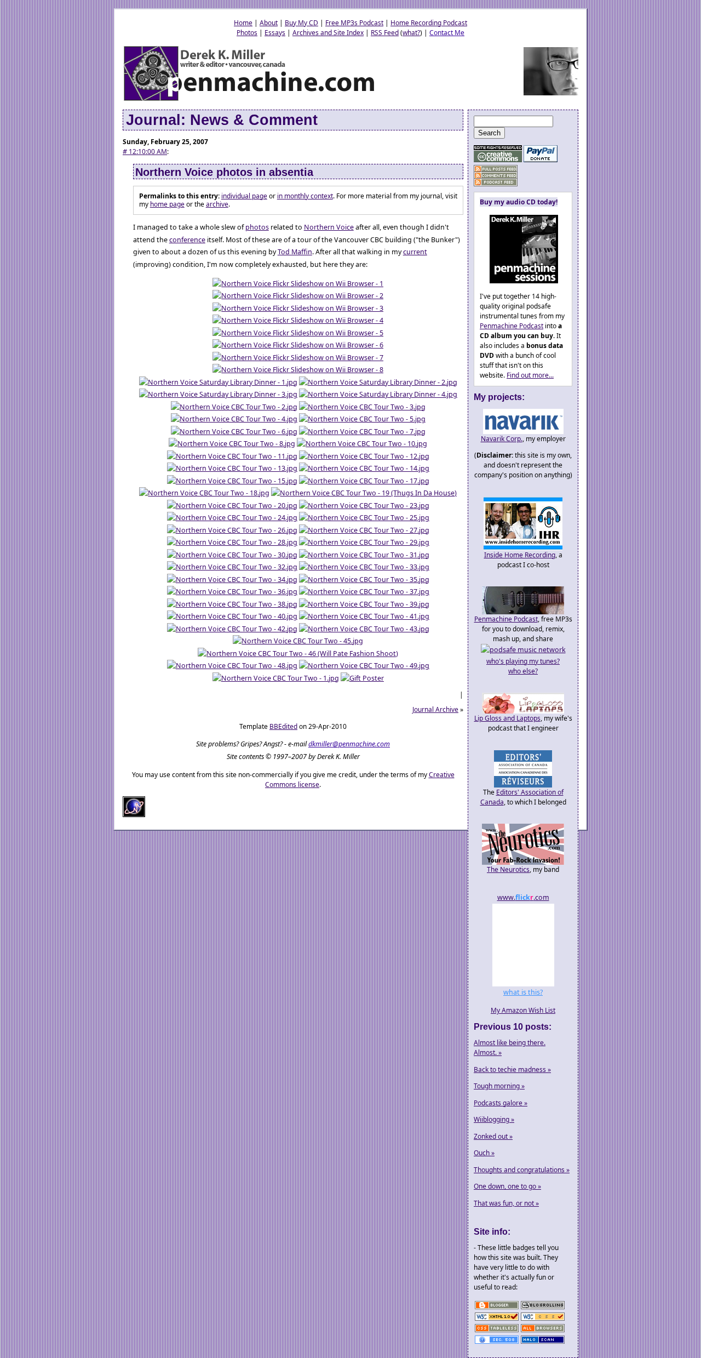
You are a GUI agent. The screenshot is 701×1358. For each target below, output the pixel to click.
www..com (523, 897)
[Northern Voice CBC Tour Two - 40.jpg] (232, 616)
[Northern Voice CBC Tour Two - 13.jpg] (232, 468)
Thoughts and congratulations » (522, 1169)
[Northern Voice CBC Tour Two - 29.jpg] (364, 542)
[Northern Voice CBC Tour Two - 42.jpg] (232, 629)
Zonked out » (493, 1136)
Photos (247, 32)
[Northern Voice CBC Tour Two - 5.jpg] (362, 419)
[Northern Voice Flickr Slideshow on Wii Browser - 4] (297, 320)
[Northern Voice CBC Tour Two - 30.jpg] (232, 555)
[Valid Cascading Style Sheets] (543, 1320)
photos (257, 227)
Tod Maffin (295, 251)
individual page (244, 196)
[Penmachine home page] (250, 100)
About (269, 22)
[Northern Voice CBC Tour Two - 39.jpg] (364, 604)
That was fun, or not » (506, 1203)
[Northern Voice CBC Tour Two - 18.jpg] (204, 493)
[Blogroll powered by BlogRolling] (543, 1308)
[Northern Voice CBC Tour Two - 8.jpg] (232, 443)
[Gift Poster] (362, 678)
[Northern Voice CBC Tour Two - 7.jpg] (362, 431)
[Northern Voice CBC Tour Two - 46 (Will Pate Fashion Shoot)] (298, 653)
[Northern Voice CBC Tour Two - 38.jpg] (232, 604)
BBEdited (283, 726)
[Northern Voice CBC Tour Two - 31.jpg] (364, 555)
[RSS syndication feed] (496, 169)
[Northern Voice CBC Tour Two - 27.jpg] (364, 530)
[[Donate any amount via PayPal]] (541, 159)
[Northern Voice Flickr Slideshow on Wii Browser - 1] (297, 283)
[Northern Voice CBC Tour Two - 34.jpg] (232, 579)
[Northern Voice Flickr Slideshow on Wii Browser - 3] (297, 308)
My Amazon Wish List (523, 1010)
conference (187, 239)
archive (217, 204)
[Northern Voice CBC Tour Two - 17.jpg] (364, 481)
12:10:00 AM (145, 151)
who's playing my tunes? (523, 661)
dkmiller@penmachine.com (349, 744)
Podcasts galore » (500, 1103)
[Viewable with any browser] (543, 1331)
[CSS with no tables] (497, 1331)
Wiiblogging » (494, 1119)
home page (167, 204)
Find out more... (530, 375)
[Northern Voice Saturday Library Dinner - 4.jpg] (378, 394)
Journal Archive (435, 709)
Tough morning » (499, 1086)
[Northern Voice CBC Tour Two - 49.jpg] (364, 665)
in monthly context (305, 196)
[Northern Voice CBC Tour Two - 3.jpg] (362, 407)
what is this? (523, 992)
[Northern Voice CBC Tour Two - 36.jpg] (232, 591)
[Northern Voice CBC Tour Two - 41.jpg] (364, 616)
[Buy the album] (519, 281)
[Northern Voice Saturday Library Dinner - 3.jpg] (218, 394)
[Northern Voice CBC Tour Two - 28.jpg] (232, 542)
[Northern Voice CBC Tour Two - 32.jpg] (232, 567)
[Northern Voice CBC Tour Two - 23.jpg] (364, 505)
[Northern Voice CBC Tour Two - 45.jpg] (298, 641)
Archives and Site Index (328, 32)
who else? (523, 671)
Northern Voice (329, 227)
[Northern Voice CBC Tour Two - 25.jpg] (364, 517)
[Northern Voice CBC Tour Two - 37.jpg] (364, 591)
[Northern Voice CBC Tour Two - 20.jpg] (232, 505)
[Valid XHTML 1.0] (497, 1320)
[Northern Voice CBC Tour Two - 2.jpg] (234, 407)
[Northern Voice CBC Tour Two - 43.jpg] (364, 629)
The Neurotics (508, 869)
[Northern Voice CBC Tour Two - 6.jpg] (234, 431)
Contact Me (446, 32)
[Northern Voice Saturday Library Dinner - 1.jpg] (218, 382)
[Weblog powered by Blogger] (497, 1308)
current (415, 251)
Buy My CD (301, 22)
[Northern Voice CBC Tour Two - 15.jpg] (232, 481)
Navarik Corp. (501, 438)
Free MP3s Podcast (354, 22)
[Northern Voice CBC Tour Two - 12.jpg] (364, 456)
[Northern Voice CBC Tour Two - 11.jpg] (232, 456)
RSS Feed (385, 32)
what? (411, 32)
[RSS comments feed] (496, 175)
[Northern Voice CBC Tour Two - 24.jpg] (232, 517)
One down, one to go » (507, 1186)
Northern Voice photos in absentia (224, 172)
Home (243, 22)
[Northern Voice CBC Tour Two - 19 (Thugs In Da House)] (364, 493)
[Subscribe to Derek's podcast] (496, 182)
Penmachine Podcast (511, 325)
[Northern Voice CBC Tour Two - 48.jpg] (232, 665)
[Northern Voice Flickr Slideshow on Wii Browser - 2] (297, 295)
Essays (275, 32)
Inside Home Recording (519, 555)
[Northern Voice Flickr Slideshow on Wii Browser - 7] (297, 357)
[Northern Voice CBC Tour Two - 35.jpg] (364, 579)
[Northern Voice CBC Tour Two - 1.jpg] (275, 678)
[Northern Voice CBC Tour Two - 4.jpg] (234, 419)
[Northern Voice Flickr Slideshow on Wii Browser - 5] (297, 333)
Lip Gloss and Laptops (507, 718)
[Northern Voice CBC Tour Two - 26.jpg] (232, 530)
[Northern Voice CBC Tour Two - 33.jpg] (364, 567)
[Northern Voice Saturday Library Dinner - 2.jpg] (378, 382)
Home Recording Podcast (428, 22)
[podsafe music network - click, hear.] (523, 649)
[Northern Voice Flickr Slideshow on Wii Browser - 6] (297, 345)
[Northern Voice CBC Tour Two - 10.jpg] (362, 443)
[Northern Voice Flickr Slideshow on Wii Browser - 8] (297, 369)
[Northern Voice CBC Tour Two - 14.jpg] (364, 468)
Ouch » (484, 1152)
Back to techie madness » (512, 1069)
